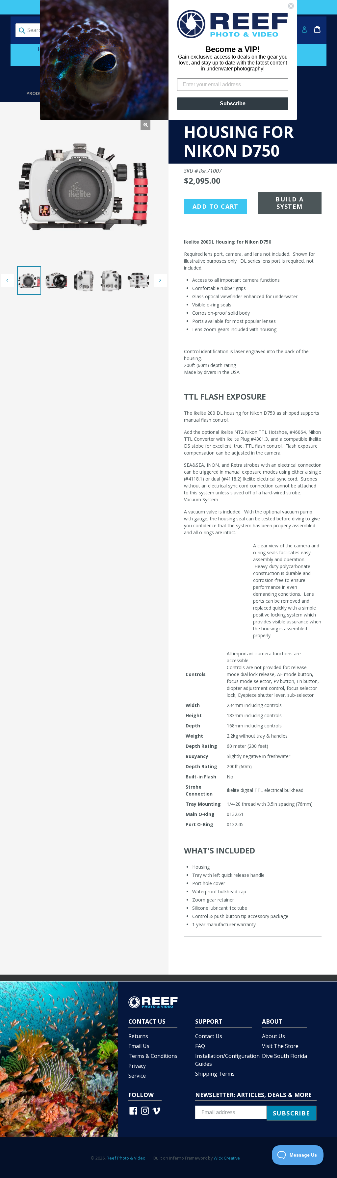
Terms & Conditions (152, 1056)
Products (38, 93)
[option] (29, 281)
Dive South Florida (284, 1056)
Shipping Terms (215, 1073)
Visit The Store (280, 1046)
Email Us (138, 1046)
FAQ (200, 1046)
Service (137, 1075)
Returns (138, 1036)
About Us (273, 1036)
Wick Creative (227, 1158)
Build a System (289, 203)
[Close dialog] (291, 6)
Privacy (137, 1065)
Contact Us (208, 1036)
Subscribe (233, 103)
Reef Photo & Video (126, 1158)
